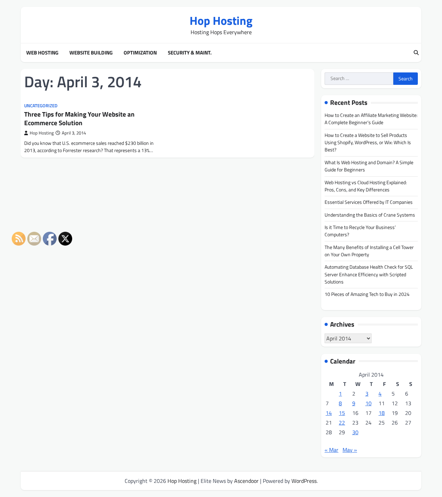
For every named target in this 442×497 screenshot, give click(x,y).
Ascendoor (246, 481)
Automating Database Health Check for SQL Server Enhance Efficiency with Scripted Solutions (369, 274)
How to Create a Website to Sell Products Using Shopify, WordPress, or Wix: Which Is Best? (368, 142)
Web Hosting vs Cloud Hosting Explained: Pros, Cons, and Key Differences (366, 186)
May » (350, 450)
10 (368, 403)
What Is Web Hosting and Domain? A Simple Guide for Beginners (369, 166)
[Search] (416, 53)
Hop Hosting (221, 20)
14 (329, 413)
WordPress (304, 481)
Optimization (140, 53)
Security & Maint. (190, 53)
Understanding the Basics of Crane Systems (370, 215)
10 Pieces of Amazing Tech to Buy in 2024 (367, 294)
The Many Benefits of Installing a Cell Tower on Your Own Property (369, 250)
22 (342, 422)
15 (342, 413)
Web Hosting (42, 53)
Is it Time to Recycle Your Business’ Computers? (360, 230)
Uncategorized (40, 105)
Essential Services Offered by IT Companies (369, 202)
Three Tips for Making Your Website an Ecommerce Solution (79, 118)
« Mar (331, 450)
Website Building (91, 53)
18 (381, 413)
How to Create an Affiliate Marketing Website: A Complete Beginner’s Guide (371, 118)
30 (355, 432)
